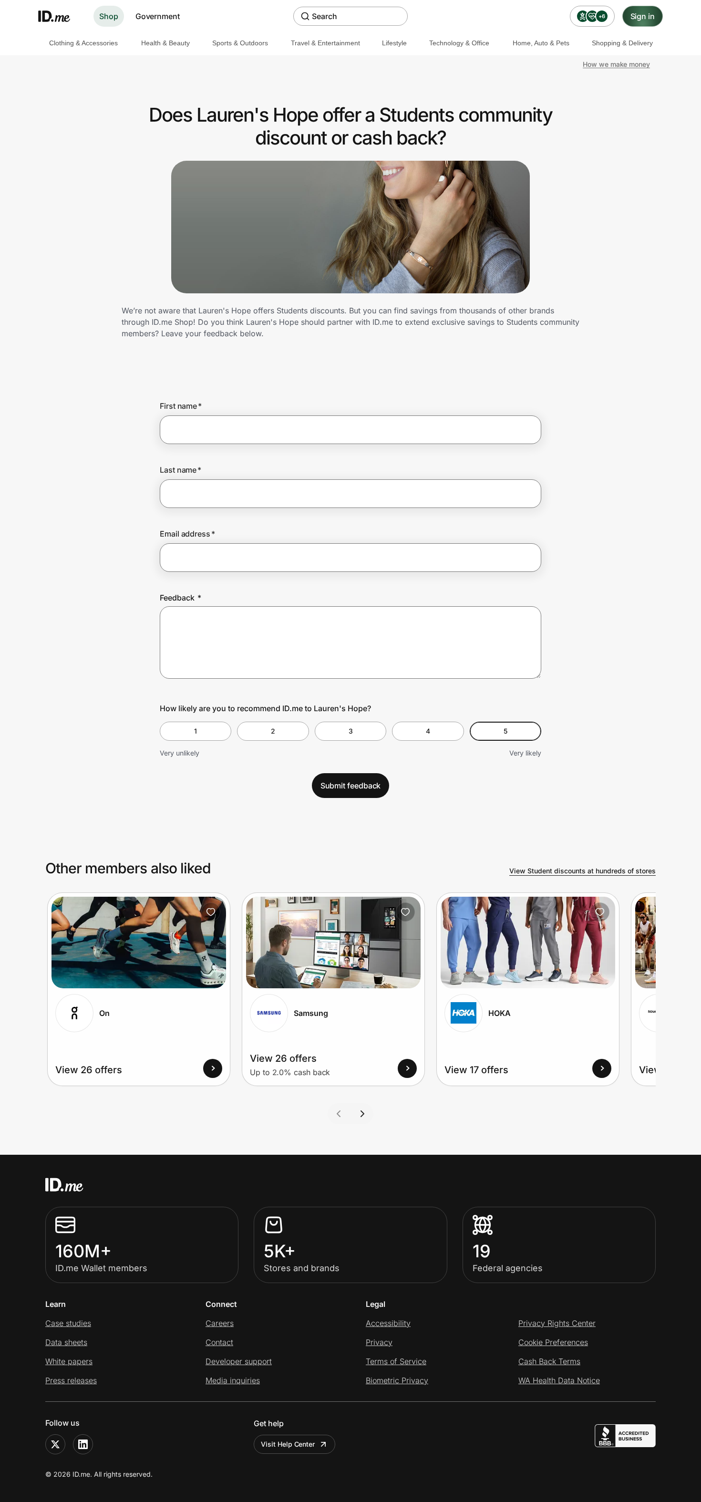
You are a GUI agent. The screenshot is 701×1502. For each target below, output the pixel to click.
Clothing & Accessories (83, 43)
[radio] (195, 731)
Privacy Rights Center (557, 1323)
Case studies (68, 1323)
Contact (219, 1342)
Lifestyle (394, 43)
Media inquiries (233, 1380)
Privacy (379, 1342)
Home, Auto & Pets (541, 43)
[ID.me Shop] (60, 16)
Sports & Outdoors (240, 43)
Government (157, 16)
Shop (108, 16)
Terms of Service (396, 1361)
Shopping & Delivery (622, 43)
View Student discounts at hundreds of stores (582, 871)
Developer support (239, 1361)
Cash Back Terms (549, 1361)
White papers (69, 1361)
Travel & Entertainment (325, 43)
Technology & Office (459, 43)
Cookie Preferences (553, 1342)
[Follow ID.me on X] (55, 1444)
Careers (220, 1323)
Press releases (71, 1380)
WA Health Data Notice (559, 1380)
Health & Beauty (165, 43)
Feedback (180, 597)
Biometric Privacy (397, 1380)
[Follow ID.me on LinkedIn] (83, 1444)
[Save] (210, 912)
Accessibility (388, 1323)
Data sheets (66, 1342)
